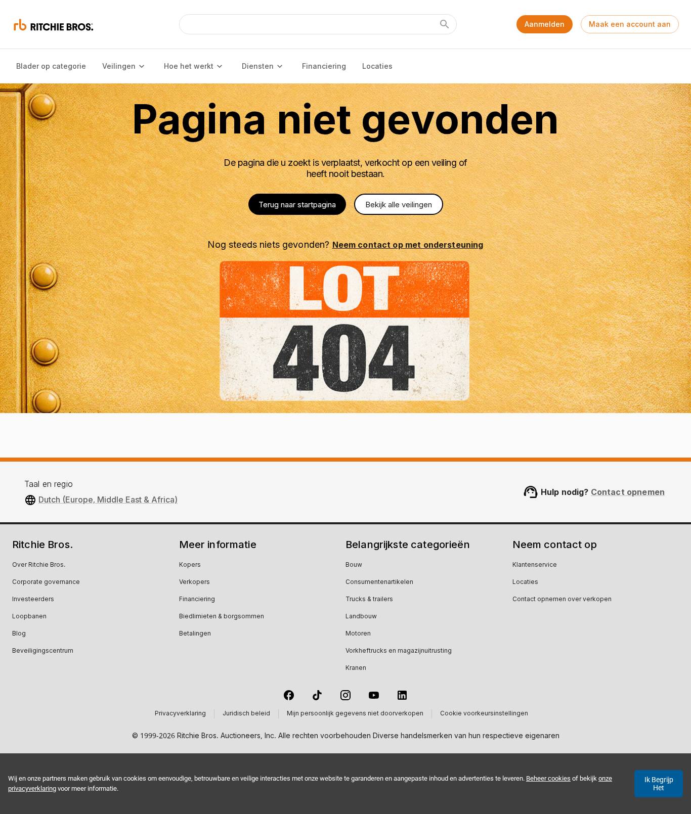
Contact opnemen (628, 492)
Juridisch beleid (246, 713)
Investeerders (33, 599)
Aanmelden (545, 24)
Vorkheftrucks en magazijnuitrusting (399, 651)
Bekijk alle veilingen (398, 204)
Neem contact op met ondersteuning (408, 245)
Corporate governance (46, 582)
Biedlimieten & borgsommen (221, 616)
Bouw (354, 565)
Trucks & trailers (369, 599)
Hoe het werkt (188, 66)
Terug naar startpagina (297, 204)
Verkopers (194, 582)
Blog (19, 634)
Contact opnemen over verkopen (562, 599)
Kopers (190, 565)
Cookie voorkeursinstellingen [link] (484, 713)
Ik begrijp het (658, 784)
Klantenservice (534, 565)
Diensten (258, 66)
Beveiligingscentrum (42, 651)
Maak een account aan (630, 24)
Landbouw (361, 616)
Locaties (377, 66)
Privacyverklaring (180, 713)
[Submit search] (445, 24)
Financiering (324, 66)
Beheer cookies (548, 778)
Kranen (356, 668)
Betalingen (195, 634)
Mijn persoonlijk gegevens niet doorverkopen (355, 713)
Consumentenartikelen (379, 582)
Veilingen (119, 66)
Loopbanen (29, 616)
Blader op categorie (51, 66)
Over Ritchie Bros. (38, 565)
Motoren (358, 634)
